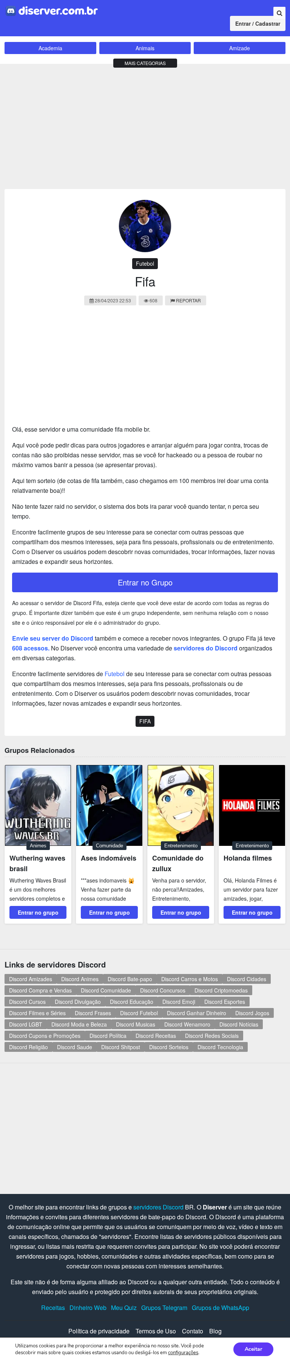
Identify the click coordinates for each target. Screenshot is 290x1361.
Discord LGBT (25, 1024)
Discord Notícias (238, 1024)
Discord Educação (131, 1001)
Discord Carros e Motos (189, 979)
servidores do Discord (206, 648)
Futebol (145, 263)
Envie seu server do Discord (52, 638)
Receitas (53, 1307)
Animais (145, 48)
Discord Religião (28, 1047)
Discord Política (107, 1035)
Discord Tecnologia (220, 1047)
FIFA (145, 721)
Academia (50, 48)
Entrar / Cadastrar (257, 23)
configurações (183, 1352)
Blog (215, 1331)
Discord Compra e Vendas (40, 990)
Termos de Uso (156, 1331)
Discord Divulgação (78, 1001)
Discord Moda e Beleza (79, 1024)
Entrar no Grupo (145, 582)
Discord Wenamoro (187, 1024)
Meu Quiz (124, 1307)
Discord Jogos (252, 1013)
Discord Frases (93, 1013)
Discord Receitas (156, 1035)
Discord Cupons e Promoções (44, 1035)
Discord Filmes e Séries (37, 1013)
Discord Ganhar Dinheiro (196, 1013)
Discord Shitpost (120, 1047)
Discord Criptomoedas (221, 990)
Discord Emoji (178, 1001)
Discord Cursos (27, 1001)
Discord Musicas (135, 1024)
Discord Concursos (162, 990)
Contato (192, 1331)
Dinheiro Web (87, 1307)
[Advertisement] (145, 124)
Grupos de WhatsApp (220, 1307)
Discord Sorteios (168, 1047)
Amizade (239, 48)
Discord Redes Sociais (212, 1035)
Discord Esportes (224, 1001)
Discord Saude (74, 1047)
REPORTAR (188, 300)
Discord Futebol (139, 1013)
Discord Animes (80, 979)
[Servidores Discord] (52, 10)
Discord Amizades (30, 979)
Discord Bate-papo (130, 979)
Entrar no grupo (38, 912)
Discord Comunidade (106, 990)
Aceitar (253, 1349)
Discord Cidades (246, 979)
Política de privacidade (99, 1331)
